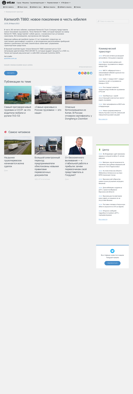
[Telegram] (91, 73)
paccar (25, 65)
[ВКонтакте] (79, 73)
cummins (30, 65)
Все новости (103, 119)
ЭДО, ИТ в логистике (42, 179)
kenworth (7, 65)
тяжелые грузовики (16, 65)
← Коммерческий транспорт (13, 12)
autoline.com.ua (10, 58)
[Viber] (85, 73)
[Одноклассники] (82, 73)
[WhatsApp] (88, 73)
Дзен (6, 170)
